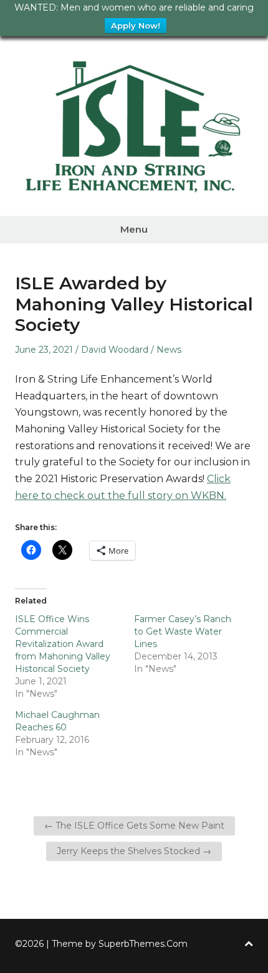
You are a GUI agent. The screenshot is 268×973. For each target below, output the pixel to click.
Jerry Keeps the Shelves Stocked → (134, 851)
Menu (134, 229)
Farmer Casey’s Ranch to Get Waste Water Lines (182, 631)
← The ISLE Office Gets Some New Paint (134, 825)
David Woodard (114, 349)
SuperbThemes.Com (143, 943)
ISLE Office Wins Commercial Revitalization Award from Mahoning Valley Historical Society (62, 643)
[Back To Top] (248, 944)
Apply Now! (135, 25)
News (168, 349)
